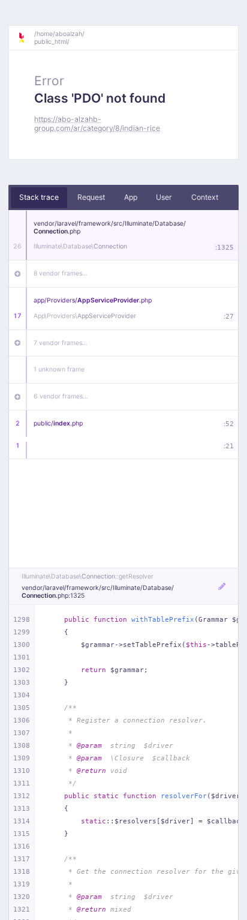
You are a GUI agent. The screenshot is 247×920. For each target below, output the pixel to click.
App (130, 197)
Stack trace (39, 197)
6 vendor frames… (61, 396)
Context (204, 197)
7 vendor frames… (61, 343)
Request (91, 197)
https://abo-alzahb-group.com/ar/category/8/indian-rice (97, 124)
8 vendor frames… (61, 273)
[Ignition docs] (25, 37)
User (164, 197)
